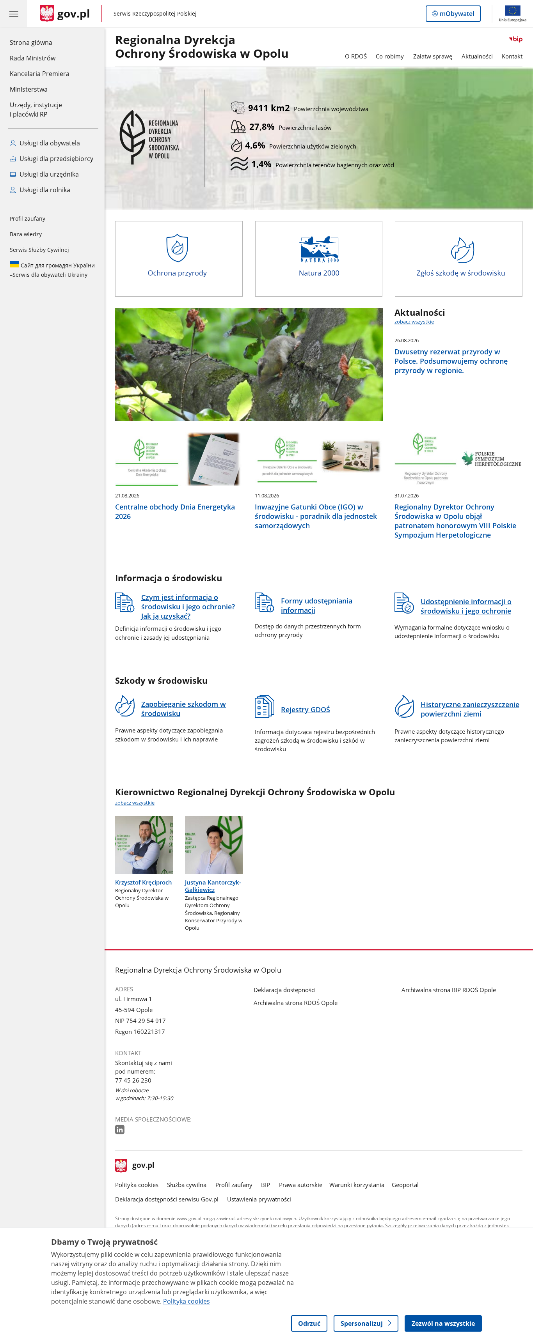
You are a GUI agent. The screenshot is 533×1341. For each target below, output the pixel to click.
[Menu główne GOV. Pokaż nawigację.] (13, 13)
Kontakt (512, 56)
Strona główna (39, 42)
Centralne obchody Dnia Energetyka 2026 (175, 511)
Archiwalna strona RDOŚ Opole (296, 1003)
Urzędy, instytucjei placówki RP (36, 110)
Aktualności (477, 56)
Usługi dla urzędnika (48, 174)
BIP (265, 1185)
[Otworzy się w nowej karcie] (120, 1130)
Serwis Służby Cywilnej (39, 249)
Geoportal (405, 1185)
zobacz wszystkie (414, 321)
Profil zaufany (27, 218)
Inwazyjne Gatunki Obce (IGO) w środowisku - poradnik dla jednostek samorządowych (316, 516)
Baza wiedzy (26, 234)
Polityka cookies (136, 1185)
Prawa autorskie (300, 1185)
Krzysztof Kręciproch (143, 882)
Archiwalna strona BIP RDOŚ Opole (449, 990)
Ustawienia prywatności (259, 1199)
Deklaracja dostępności (285, 990)
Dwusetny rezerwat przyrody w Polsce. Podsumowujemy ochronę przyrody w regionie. (451, 361)
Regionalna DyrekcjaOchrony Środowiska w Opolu (202, 47)
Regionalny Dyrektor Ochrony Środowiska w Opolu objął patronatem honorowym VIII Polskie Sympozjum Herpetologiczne (455, 521)
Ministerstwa (29, 89)
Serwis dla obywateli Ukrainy (52, 270)
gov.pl (143, 1166)
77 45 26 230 (133, 1080)
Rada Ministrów (32, 58)
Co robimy (390, 56)
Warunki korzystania (356, 1185)
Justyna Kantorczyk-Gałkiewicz (213, 885)
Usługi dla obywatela (49, 143)
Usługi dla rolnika (44, 190)
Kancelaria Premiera (39, 73)
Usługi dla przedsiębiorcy (55, 158)
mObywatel (456, 15)
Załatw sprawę (432, 56)
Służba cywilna (186, 1185)
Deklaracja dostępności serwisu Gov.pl (167, 1199)
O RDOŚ (356, 56)
